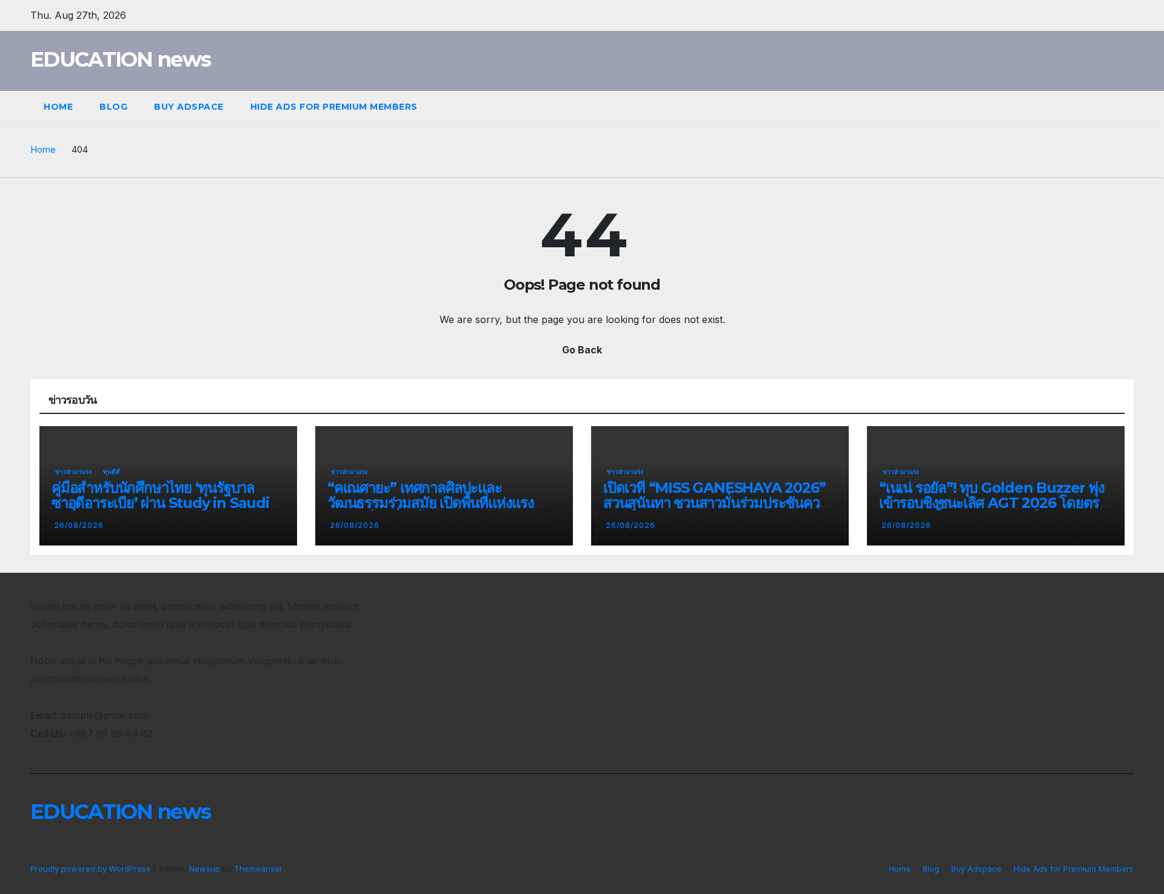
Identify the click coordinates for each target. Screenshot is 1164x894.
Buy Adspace (189, 106)
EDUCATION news (120, 59)
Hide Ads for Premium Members (334, 106)
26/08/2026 (79, 525)
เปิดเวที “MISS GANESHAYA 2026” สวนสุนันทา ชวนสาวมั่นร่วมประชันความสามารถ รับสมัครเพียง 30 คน (719, 503)
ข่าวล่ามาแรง (73, 471)
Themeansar (258, 868)
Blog (113, 106)
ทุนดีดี (111, 471)
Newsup (204, 868)
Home (58, 106)
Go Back (582, 350)
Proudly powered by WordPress (91, 868)
